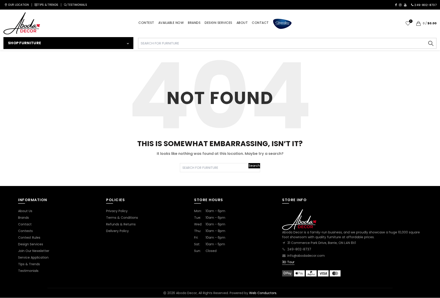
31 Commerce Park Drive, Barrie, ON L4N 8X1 (321, 243)
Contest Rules (29, 237)
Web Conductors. (263, 293)
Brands (23, 217)
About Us (25, 211)
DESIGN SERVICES (218, 22)
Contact (25, 224)
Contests (25, 231)
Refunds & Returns (121, 224)
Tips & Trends (29, 264)
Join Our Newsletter (33, 251)
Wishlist (410, 21)
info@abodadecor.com (306, 255)
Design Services (30, 244)
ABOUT (242, 22)
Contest (146, 22)
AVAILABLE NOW (171, 22)
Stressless (282, 24)
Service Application (33, 257)
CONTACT (260, 22)
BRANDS (194, 22)
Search (431, 43)
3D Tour (288, 262)
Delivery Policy (117, 231)
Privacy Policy (117, 211)
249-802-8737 (299, 249)
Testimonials (28, 270)
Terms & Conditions (122, 217)
